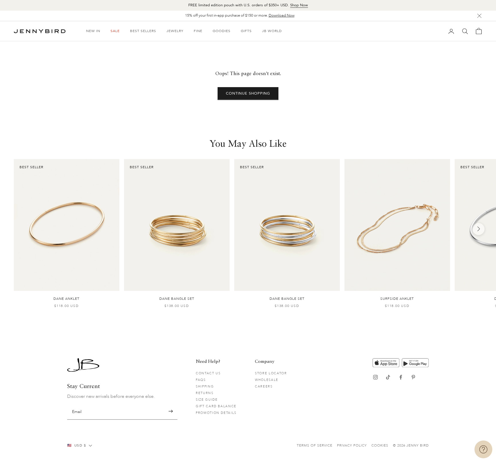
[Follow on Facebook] (401, 377)
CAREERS (264, 386)
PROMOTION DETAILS (216, 413)
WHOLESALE (266, 380)
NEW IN (93, 31)
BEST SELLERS (143, 31)
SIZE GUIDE (207, 400)
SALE (115, 31)
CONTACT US (208, 373)
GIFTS (246, 31)
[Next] (478, 229)
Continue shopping (248, 93)
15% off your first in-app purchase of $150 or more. (239, 15)
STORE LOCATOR (271, 373)
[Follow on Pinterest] (413, 377)
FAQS (201, 380)
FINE (198, 31)
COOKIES (379, 445)
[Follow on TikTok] (388, 377)
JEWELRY (174, 31)
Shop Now (299, 5)
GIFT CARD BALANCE (216, 406)
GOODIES (221, 31)
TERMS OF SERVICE (314, 445)
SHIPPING (205, 386)
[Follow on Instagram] (375, 377)
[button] (171, 411)
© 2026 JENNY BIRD (411, 445)
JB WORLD (272, 31)
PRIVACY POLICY (352, 445)
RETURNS (205, 393)
